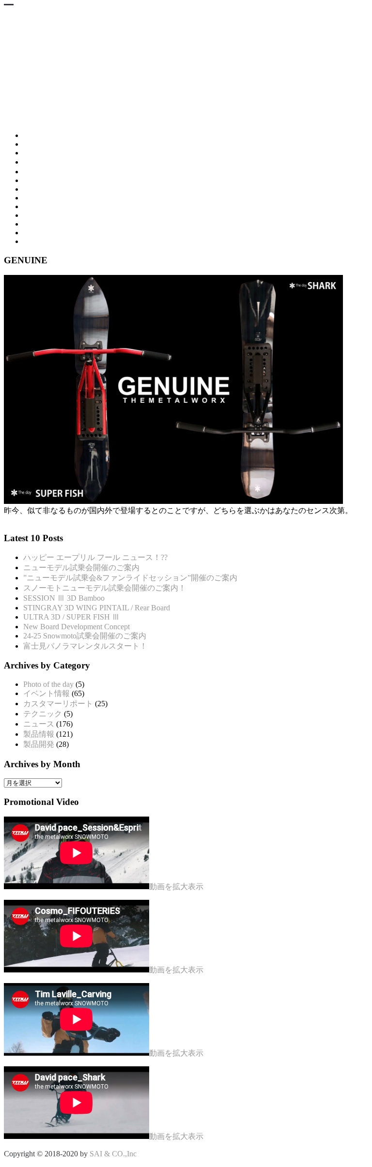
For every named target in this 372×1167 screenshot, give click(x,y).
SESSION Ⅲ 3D (50, 162)
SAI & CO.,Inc (113, 1154)
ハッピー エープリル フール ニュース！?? (95, 557)
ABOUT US (43, 241)
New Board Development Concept (76, 626)
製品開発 (38, 744)
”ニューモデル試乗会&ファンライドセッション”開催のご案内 (130, 578)
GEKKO (37, 189)
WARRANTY (45, 232)
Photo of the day (48, 684)
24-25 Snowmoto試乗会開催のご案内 (84, 636)
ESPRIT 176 (43, 180)
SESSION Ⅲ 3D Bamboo (64, 598)
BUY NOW (42, 215)
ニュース (38, 724)
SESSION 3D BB (51, 153)
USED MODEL (48, 206)
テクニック (42, 714)
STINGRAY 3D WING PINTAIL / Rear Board (96, 608)
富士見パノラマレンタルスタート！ (85, 646)
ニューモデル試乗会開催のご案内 (81, 567)
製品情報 (38, 734)
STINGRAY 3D (48, 135)
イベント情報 (46, 693)
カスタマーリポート (58, 703)
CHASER (39, 171)
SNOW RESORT (50, 224)
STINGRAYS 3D (70, 144)
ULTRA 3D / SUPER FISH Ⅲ (71, 617)
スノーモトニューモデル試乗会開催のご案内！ (104, 588)
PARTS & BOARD (54, 198)
